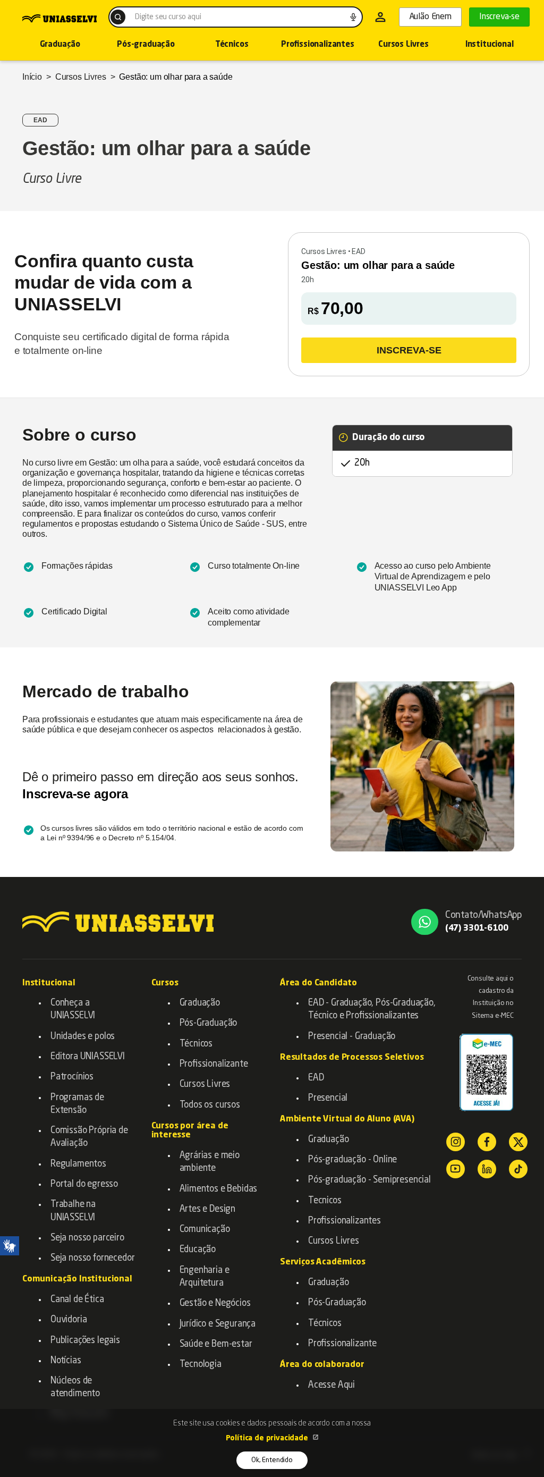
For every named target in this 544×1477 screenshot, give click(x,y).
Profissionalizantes (317, 45)
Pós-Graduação (208, 1023)
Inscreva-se (499, 17)
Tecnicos (325, 1200)
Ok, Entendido (272, 1460)
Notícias (65, 1360)
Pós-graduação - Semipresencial (369, 1180)
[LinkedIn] (487, 1169)
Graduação (60, 45)
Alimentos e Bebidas (219, 1189)
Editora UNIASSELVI (87, 1056)
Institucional (489, 45)
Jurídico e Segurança (218, 1324)
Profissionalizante (214, 1064)
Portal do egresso (84, 1184)
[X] (518, 1142)
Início (32, 76)
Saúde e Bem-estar (216, 1344)
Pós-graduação (146, 45)
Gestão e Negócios (215, 1303)
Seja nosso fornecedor (92, 1258)
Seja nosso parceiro (87, 1238)
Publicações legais (85, 1340)
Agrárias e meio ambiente (210, 1162)
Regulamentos (78, 1164)
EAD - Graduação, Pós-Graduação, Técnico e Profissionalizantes (372, 1009)
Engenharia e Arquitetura (205, 1277)
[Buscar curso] (117, 17)
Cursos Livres (403, 45)
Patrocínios (72, 1077)
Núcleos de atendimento (75, 1387)
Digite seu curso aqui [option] (168, 17)
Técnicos (232, 45)
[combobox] (235, 17)
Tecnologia (201, 1364)
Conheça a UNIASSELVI (72, 1009)
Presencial (327, 1098)
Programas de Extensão (77, 1104)
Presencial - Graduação (351, 1036)
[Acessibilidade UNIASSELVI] (9, 1245)
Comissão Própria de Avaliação (89, 1137)
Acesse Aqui (331, 1385)
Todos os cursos (210, 1105)
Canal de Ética (77, 1299)
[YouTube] (455, 1169)
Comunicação (205, 1229)
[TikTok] (518, 1169)
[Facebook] (487, 1142)
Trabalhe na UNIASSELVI (73, 1211)
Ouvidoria (68, 1319)
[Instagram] (455, 1142)
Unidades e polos (82, 1036)
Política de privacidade (268, 1438)
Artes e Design (208, 1209)
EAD (316, 1078)
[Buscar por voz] (353, 17)
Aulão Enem (430, 17)
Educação (198, 1249)
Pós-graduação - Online (352, 1159)
